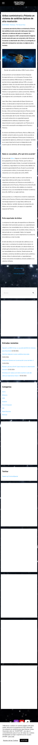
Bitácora (4, 395)
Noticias (12, 24)
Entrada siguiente (19, 273)
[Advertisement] (19, 318)
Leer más (11, 736)
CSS (3, 398)
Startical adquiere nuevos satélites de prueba (15, 354)
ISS (3, 408)
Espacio (4, 401)
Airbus (12, 158)
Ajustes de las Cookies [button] (10, 740)
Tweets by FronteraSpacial (10, 476)
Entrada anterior (19, 268)
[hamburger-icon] (3, 3)
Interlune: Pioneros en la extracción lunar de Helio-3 (18, 360)
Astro (3, 391)
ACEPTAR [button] (24, 740)
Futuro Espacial (7, 405)
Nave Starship (6, 411)
